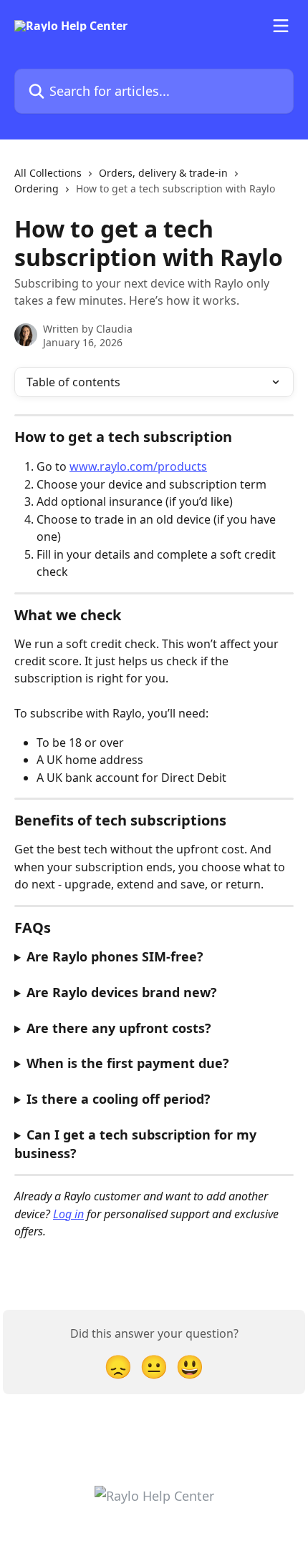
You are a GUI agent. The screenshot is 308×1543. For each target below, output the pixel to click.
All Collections (48, 173)
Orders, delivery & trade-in (163, 173)
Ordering (36, 188)
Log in (68, 1214)
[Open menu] (281, 25)
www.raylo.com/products (138, 466)
